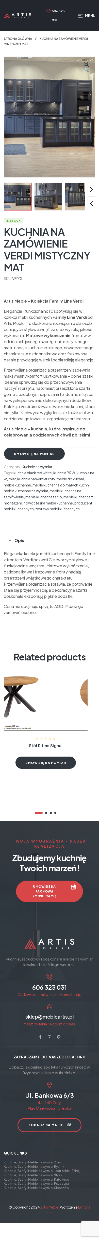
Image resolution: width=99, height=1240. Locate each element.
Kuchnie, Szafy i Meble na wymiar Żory (32, 1162)
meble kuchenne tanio (43, 497)
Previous (91, 203)
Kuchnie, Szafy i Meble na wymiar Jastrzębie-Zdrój (42, 1171)
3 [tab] (51, 813)
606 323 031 (49, 987)
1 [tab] (39, 813)
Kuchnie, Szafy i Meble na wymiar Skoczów (36, 1188)
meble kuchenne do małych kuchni (61, 485)
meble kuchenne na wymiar (26, 490)
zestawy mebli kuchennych (57, 509)
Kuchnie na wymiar (37, 466)
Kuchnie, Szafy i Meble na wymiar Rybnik (34, 1166)
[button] (86, 67)
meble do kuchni (70, 479)
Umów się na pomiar (34, 454)
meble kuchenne (17, 485)
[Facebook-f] (40, 1036)
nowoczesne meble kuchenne (48, 503)
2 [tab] (46, 813)
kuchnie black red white (32, 472)
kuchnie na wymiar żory (36, 479)
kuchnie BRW (64, 472)
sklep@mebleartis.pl (49, 1017)
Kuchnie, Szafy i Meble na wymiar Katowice (36, 1179)
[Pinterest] (58, 1036)
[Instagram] (49, 1036)
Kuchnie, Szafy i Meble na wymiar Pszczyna (36, 1183)
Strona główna (18, 39)
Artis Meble (49, 1207)
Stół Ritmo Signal (45, 745)
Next (91, 190)
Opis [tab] (19, 540)
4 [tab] (55, 813)
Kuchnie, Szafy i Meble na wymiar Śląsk (33, 1175)
